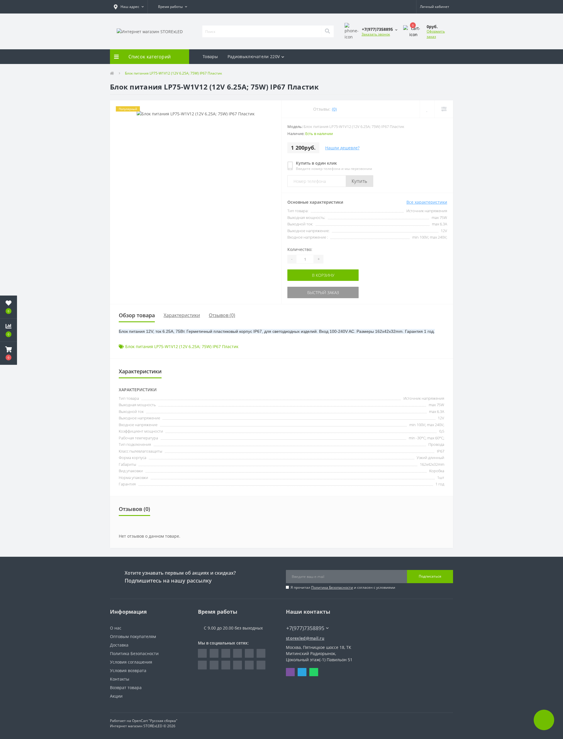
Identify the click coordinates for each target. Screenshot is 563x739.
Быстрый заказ (306, 292)
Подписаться (430, 576)
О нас (115, 628)
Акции (116, 696)
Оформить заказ (436, 34)
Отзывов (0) (222, 315)
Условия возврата (128, 670)
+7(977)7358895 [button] (305, 628)
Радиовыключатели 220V (254, 56)
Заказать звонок (376, 34)
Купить (359, 181)
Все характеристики (426, 202)
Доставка (119, 645)
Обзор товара (137, 315)
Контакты (119, 679)
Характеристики (182, 315)
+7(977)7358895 (302, 619)
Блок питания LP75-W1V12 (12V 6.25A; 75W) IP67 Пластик (181, 346)
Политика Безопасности (332, 587)
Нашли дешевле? (342, 148)
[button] (128, 7)
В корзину (306, 275)
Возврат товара (126, 687)
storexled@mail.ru (305, 638)
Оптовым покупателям (133, 636)
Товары (210, 56)
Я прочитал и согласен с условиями (343, 587)
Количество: (299, 249)
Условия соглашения (131, 662)
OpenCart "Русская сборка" (154, 720)
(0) (334, 109)
